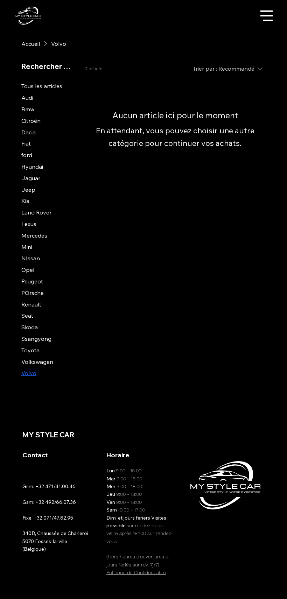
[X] (249, 454)
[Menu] (266, 16)
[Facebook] (238, 454)
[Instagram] (227, 454)
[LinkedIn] (261, 454)
